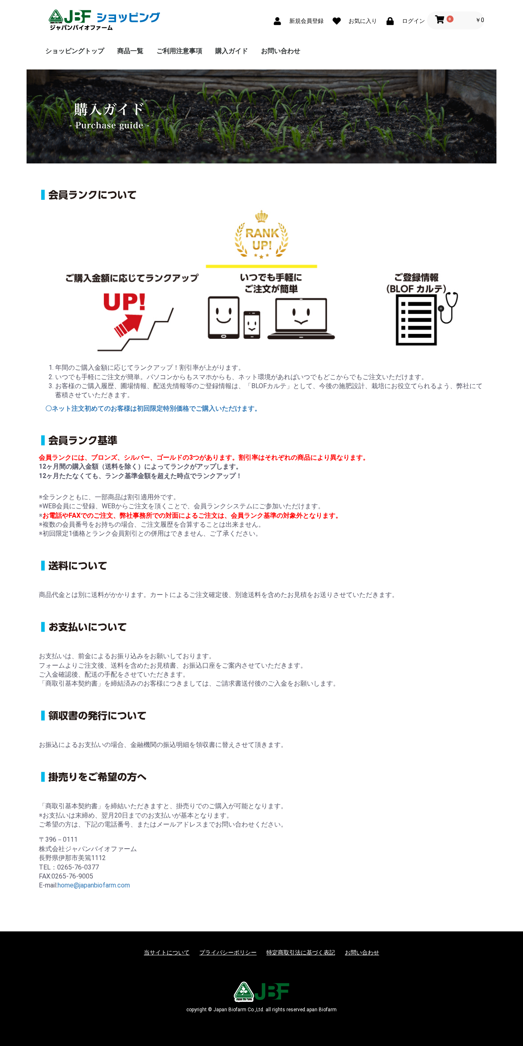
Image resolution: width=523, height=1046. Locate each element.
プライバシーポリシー (228, 952)
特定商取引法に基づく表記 (300, 952)
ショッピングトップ (74, 51)
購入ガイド (231, 51)
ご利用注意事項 (179, 51)
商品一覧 (130, 51)
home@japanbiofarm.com (94, 885)
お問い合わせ (280, 51)
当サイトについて (167, 952)
